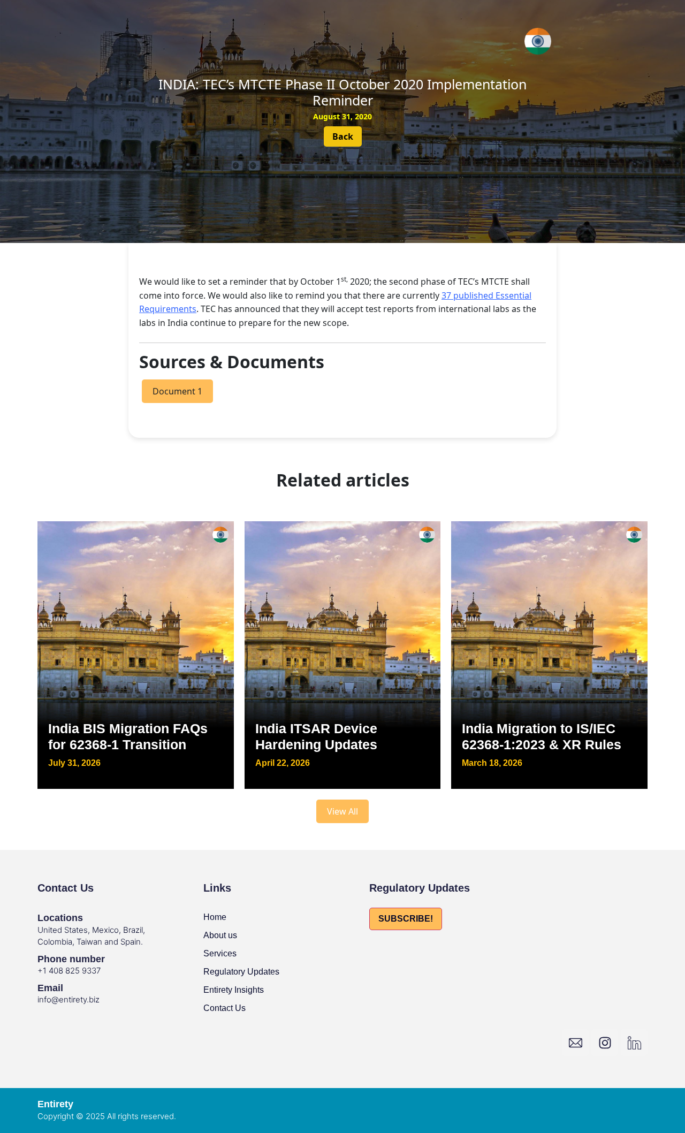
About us (220, 935)
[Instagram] (604, 1042)
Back (342, 136)
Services (220, 953)
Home (214, 917)
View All (342, 811)
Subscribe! (405, 918)
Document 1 (177, 391)
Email (50, 988)
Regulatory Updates (241, 971)
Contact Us (224, 1008)
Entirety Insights (233, 989)
